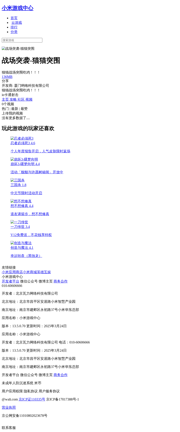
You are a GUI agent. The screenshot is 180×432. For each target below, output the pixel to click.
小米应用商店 (12, 272)
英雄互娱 (44, 272)
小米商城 (30, 272)
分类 (14, 32)
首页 (14, 18)
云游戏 (16, 22)
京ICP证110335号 (32, 399)
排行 (14, 27)
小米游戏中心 (17, 8)
